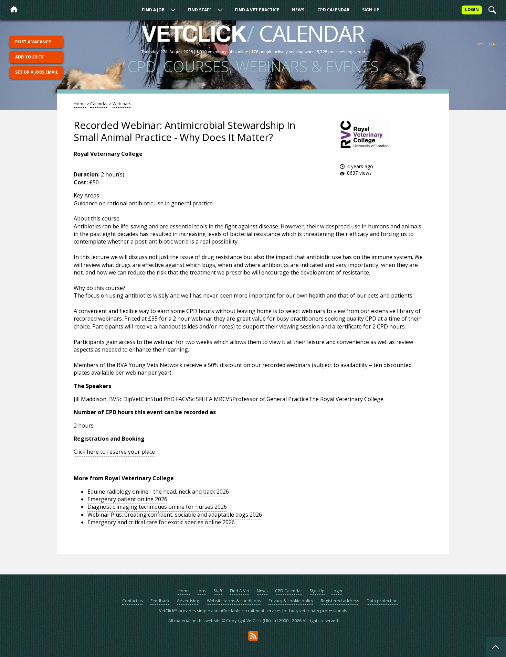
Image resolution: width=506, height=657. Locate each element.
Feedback (159, 601)
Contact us (132, 601)
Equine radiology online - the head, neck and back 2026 (158, 491)
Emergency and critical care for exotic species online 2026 (161, 522)
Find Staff (200, 10)
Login (336, 591)
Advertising (188, 601)
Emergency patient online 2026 (127, 499)
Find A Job (153, 10)
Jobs (202, 591)
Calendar (99, 104)
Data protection (382, 601)
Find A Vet (239, 591)
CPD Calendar (333, 10)
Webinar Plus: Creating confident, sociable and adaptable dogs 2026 (174, 514)
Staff (218, 591)
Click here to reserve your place (114, 451)
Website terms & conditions (234, 601)
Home (80, 104)
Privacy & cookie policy (290, 601)
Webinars (122, 104)
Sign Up (370, 10)
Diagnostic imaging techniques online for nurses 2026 (157, 506)
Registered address (340, 601)
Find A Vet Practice (257, 10)
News (298, 10)
